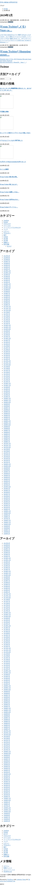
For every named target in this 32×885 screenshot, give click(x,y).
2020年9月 (7, 258)
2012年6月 (7, 349)
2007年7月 (7, 453)
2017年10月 (7, 310)
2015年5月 (7, 333)
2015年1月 (7, 336)
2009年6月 (7, 410)
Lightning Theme (21, 879)
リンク (6, 229)
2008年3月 (7, 438)
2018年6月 (7, 295)
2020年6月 (7, 263)
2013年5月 (7, 342)
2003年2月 (7, 503)
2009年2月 (7, 417)
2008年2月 (7, 440)
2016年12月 (7, 325)
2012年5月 (7, 351)
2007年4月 (7, 456)
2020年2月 (7, 267)
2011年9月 (7, 366)
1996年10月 (7, 524)
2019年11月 (7, 273)
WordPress (10, 879)
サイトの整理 (4, 169)
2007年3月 (7, 458)
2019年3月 (7, 278)
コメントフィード (9, 870)
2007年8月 (7, 451)
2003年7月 (7, 494)
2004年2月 (7, 488)
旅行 (5, 235)
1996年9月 (7, 526)
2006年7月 (7, 471)
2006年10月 (7, 466)
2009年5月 (7, 411)
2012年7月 (7, 348)
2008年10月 (7, 425)
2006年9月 (7, 468)
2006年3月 (7, 479)
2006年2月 (7, 481)
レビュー (6, 231)
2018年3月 (7, 301)
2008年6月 (7, 432)
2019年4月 (7, 276)
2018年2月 (7, 303)
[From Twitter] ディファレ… (9, 207)
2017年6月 (7, 316)
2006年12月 (7, 464)
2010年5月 (7, 389)
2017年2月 (7, 321)
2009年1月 (7, 419)
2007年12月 (7, 443)
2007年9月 (7, 449)
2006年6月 (7, 473)
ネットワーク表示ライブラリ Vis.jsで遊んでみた (15, 133)
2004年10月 (7, 486)
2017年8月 (7, 312)
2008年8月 (7, 428)
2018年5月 (7, 297)
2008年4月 (7, 436)
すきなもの (7, 223)
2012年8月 (7, 346)
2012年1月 (7, 359)
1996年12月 (7, 520)
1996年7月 (7, 530)
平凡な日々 (7, 233)
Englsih (6, 222)
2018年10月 (7, 288)
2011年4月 (7, 376)
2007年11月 (7, 445)
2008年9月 (7, 426)
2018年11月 (7, 286)
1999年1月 (7, 515)
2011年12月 (7, 361)
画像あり (6, 242)
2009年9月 (7, 404)
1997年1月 (7, 518)
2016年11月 (7, 327)
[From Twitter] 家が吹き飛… (9, 177)
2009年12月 (7, 398)
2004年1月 (7, 490)
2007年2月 (7, 460)
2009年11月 (7, 400)
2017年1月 (7, 323)
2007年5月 (7, 455)
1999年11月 (7, 511)
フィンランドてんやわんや (12, 227)
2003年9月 (7, 492)
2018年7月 (7, 293)
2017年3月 (7, 319)
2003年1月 (7, 505)
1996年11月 (7, 522)
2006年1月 (7, 483)
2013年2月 (7, 344)
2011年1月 (7, 381)
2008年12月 (7, 421)
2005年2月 (7, 485)
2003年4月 (7, 500)
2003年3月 (7, 502)
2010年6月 (7, 387)
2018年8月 (7, 291)
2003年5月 (7, 498)
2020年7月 (7, 261)
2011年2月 (7, 380)
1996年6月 (7, 532)
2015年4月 (7, 334)
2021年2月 (7, 256)
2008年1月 (7, 441)
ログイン (6, 866)
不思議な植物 (4, 111)
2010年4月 (7, 391)
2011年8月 (7, 368)
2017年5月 (7, 318)
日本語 (6, 237)
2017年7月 (7, 314)
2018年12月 (7, 284)
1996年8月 (7, 528)
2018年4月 (7, 299)
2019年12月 (7, 271)
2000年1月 (7, 509)
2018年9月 (7, 289)
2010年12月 (7, 383)
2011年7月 (7, 370)
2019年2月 (7, 280)
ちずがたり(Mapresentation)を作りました (13, 161)
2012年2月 (7, 357)
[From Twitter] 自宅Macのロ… (9, 199)
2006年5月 (7, 475)
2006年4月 (7, 477)
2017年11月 (7, 308)
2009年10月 (7, 402)
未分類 (6, 239)
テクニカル (7, 225)
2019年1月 (7, 282)
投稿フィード (8, 868)
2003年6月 (7, 496)
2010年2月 (7, 395)
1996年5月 (7, 533)
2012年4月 (7, 353)
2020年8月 (7, 259)
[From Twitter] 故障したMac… (9, 192)
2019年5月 (7, 274)
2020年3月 (7, 265)
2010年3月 (7, 393)
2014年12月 (7, 338)
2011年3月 (7, 378)
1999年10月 (7, 513)
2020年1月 (7, 269)
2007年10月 (7, 447)
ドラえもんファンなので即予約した (11, 140)
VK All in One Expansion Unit (15, 880)
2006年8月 (7, 470)
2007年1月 (7, 462)
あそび (9, 246)
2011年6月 (7, 372)
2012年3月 (7, 355)
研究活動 (6, 244)
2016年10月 (7, 329)
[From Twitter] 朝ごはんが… (9, 184)
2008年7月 (7, 430)
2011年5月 (7, 374)
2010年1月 (7, 396)
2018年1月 (7, 304)
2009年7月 (7, 408)
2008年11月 (7, 423)
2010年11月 (7, 385)
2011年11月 (7, 363)
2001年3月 (7, 507)
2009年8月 (7, 406)
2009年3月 (7, 415)
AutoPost (10, 22)
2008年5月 (7, 434)
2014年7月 (7, 340)
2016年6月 (7, 331)
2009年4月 (7, 413)
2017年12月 (7, 306)
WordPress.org (8, 871)
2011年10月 (7, 365)
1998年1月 (7, 517)
